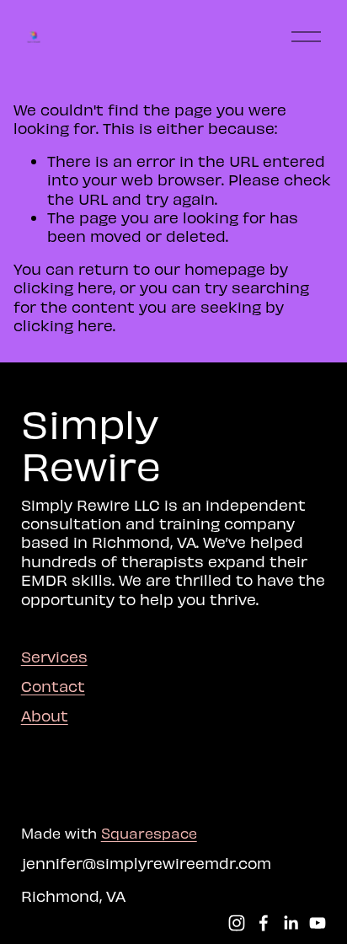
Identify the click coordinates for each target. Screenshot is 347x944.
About (44, 715)
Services (54, 656)
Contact (53, 686)
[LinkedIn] (290, 922)
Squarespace (149, 832)
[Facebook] (263, 922)
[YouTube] (317, 922)
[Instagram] (236, 922)
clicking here (63, 287)
